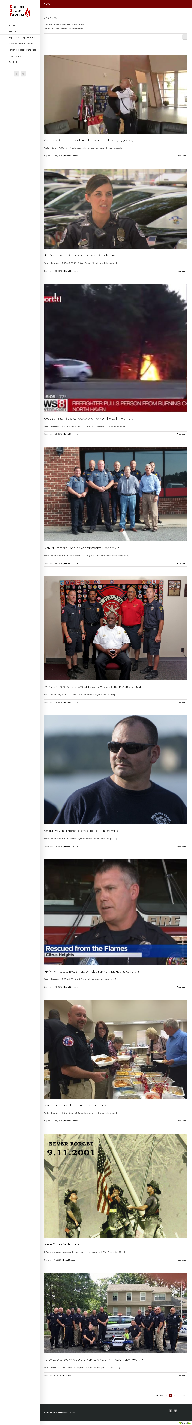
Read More (181, 156)
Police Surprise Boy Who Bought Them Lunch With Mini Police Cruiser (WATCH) (93, 1359)
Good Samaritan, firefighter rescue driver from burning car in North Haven (89, 418)
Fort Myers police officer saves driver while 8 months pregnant (83, 255)
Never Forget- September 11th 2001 (66, 1244)
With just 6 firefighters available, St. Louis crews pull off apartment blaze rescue (93, 686)
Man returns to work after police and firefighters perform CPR (82, 547)
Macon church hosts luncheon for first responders (75, 1105)
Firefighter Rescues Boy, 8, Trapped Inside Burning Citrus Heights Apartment (91, 971)
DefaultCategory (71, 156)
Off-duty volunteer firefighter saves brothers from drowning (81, 830)
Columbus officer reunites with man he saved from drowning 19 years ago (89, 140)
